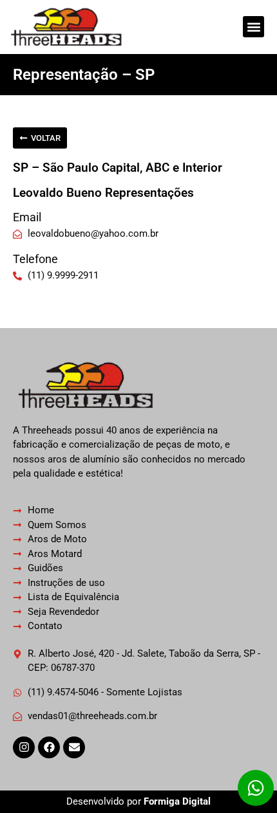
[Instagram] (24, 747)
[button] (253, 26)
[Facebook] (49, 747)
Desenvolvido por (138, 801)
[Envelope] (74, 747)
